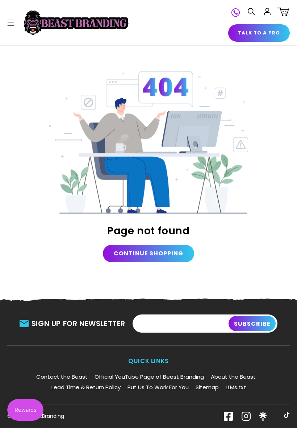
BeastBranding (46, 416)
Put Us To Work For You (158, 387)
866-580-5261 (235, 12)
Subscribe (252, 324)
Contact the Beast (62, 376)
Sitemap (207, 387)
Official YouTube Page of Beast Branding (149, 376)
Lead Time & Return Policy (86, 387)
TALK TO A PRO (259, 32)
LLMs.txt (236, 387)
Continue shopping (148, 253)
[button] (11, 23)
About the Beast (233, 376)
